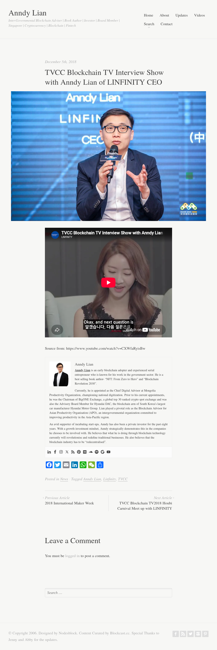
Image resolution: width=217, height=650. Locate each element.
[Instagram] (61, 452)
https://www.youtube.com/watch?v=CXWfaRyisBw (105, 348)
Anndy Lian (27, 12)
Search (149, 24)
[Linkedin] (49, 452)
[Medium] (85, 452)
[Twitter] (67, 452)
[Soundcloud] (91, 452)
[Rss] (73, 452)
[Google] (102, 452)
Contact (166, 24)
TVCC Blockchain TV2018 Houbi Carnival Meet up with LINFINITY (144, 503)
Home (148, 15)
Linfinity (109, 478)
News (64, 478)
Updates (181, 15)
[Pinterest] (79, 452)
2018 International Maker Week (69, 500)
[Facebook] (55, 452)
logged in (72, 555)
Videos (199, 15)
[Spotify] (97, 452)
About (164, 15)
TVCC (123, 478)
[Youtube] (108, 452)
